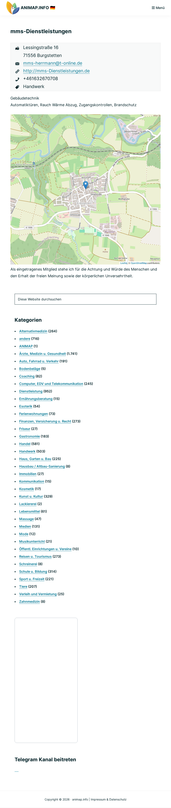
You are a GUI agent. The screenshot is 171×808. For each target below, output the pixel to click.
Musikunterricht (32, 541)
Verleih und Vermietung (38, 594)
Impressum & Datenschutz (109, 799)
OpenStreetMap (139, 263)
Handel (24, 444)
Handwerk (27, 451)
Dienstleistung (31, 391)
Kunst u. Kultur (31, 496)
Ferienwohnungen (33, 414)
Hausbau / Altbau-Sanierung (42, 466)
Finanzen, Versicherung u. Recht (45, 421)
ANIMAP (26, 346)
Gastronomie (29, 436)
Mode (23, 534)
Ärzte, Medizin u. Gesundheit (42, 354)
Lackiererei (27, 504)
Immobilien (27, 474)
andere (24, 339)
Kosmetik (26, 489)
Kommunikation (31, 481)
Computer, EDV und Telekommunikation (51, 384)
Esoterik (25, 406)
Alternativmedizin (33, 331)
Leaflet (123, 263)
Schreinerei (28, 564)
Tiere (23, 586)
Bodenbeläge (29, 369)
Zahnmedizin (29, 601)
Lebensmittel (29, 511)
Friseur (24, 429)
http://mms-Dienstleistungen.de (56, 70)
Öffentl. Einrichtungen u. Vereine (45, 549)
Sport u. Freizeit (31, 579)
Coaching (27, 376)
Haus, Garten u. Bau (35, 459)
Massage (26, 519)
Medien (25, 526)
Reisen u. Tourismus (35, 556)
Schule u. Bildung (33, 571)
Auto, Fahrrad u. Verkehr (39, 361)
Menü (160, 8)
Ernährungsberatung (36, 399)
